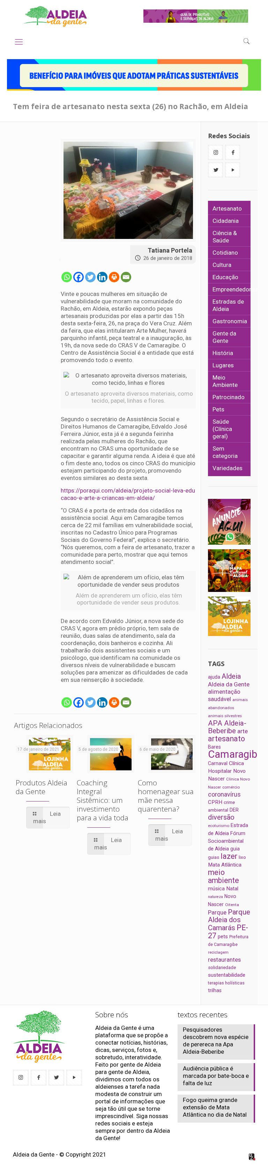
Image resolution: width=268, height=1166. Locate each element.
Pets (218, 409)
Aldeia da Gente (229, 684)
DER (234, 810)
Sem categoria (225, 452)
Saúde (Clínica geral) (222, 429)
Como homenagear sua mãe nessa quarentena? (166, 796)
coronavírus (224, 794)
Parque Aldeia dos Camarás (229, 920)
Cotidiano (225, 252)
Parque (217, 912)
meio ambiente (223, 876)
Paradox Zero (252, 1156)
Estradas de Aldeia (228, 305)
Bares (214, 747)
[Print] (114, 277)
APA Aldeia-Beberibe (227, 727)
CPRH (215, 802)
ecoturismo (218, 825)
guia (235, 848)
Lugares (223, 365)
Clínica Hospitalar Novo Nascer (227, 771)
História (223, 352)
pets (223, 936)
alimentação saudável (224, 695)
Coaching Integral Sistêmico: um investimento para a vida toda (102, 800)
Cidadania (226, 220)
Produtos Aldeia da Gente (41, 787)
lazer (229, 856)
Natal (232, 888)
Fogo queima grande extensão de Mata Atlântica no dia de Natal (215, 1107)
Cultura (222, 264)
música (216, 888)
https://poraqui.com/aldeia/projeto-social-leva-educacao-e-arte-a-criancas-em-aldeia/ (128, 494)
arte (242, 731)
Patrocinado (229, 397)
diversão (221, 817)
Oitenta (232, 904)
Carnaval (218, 763)
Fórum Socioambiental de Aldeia (226, 841)
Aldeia (231, 676)
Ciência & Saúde (225, 236)
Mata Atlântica (224, 865)
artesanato (226, 738)
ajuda (214, 677)
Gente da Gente (224, 337)
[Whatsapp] (66, 277)
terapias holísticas (226, 982)
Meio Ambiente (225, 381)
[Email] (126, 277)
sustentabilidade (226, 975)
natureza (215, 897)
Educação (225, 277)
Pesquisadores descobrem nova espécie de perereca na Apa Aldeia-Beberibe (215, 1040)
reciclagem (218, 952)
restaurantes (224, 959)
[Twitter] (90, 277)
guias (213, 857)
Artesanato (227, 208)
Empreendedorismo (239, 289)
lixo (242, 857)
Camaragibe (235, 754)
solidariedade (222, 967)
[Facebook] (78, 277)
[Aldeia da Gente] (55, 16)
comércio (231, 787)
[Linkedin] (102, 277)
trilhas (215, 990)
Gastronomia (230, 321)
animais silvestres (225, 715)
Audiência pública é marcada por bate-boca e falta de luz (216, 1076)
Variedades (228, 468)
